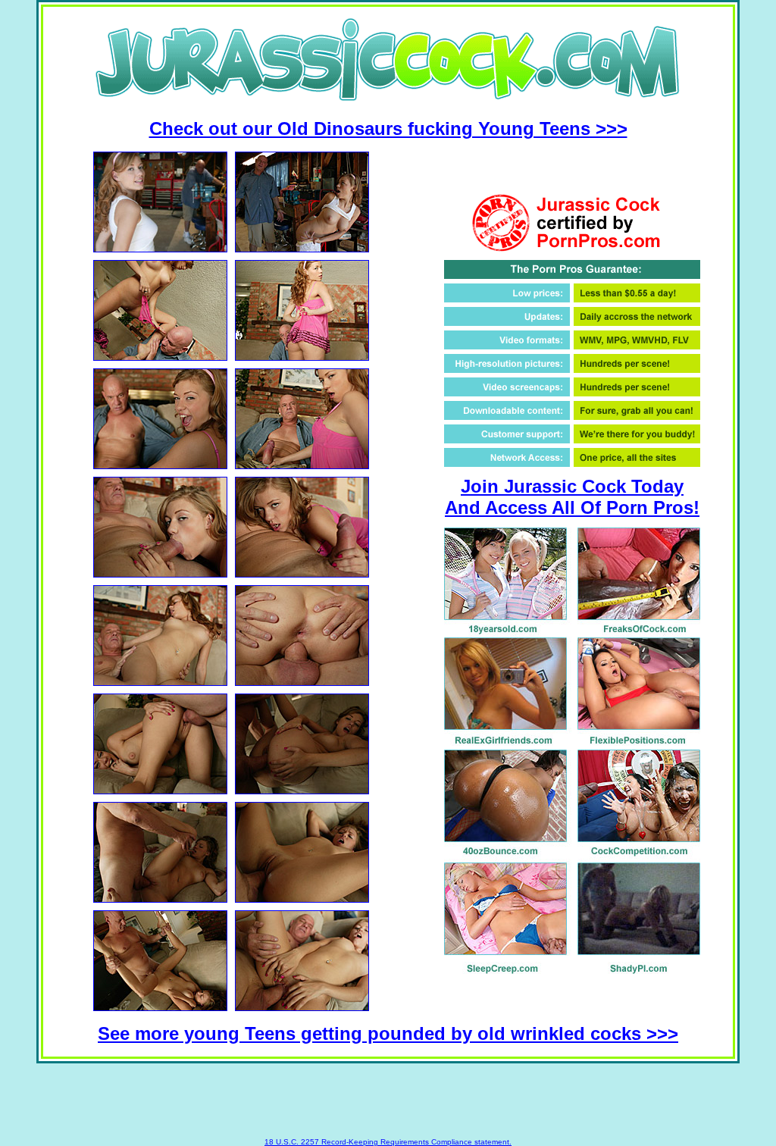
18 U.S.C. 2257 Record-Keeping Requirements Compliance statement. (388, 1142)
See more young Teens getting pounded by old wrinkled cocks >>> (388, 1033)
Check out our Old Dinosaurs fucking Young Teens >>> (388, 128)
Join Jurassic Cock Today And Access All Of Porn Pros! (572, 497)
